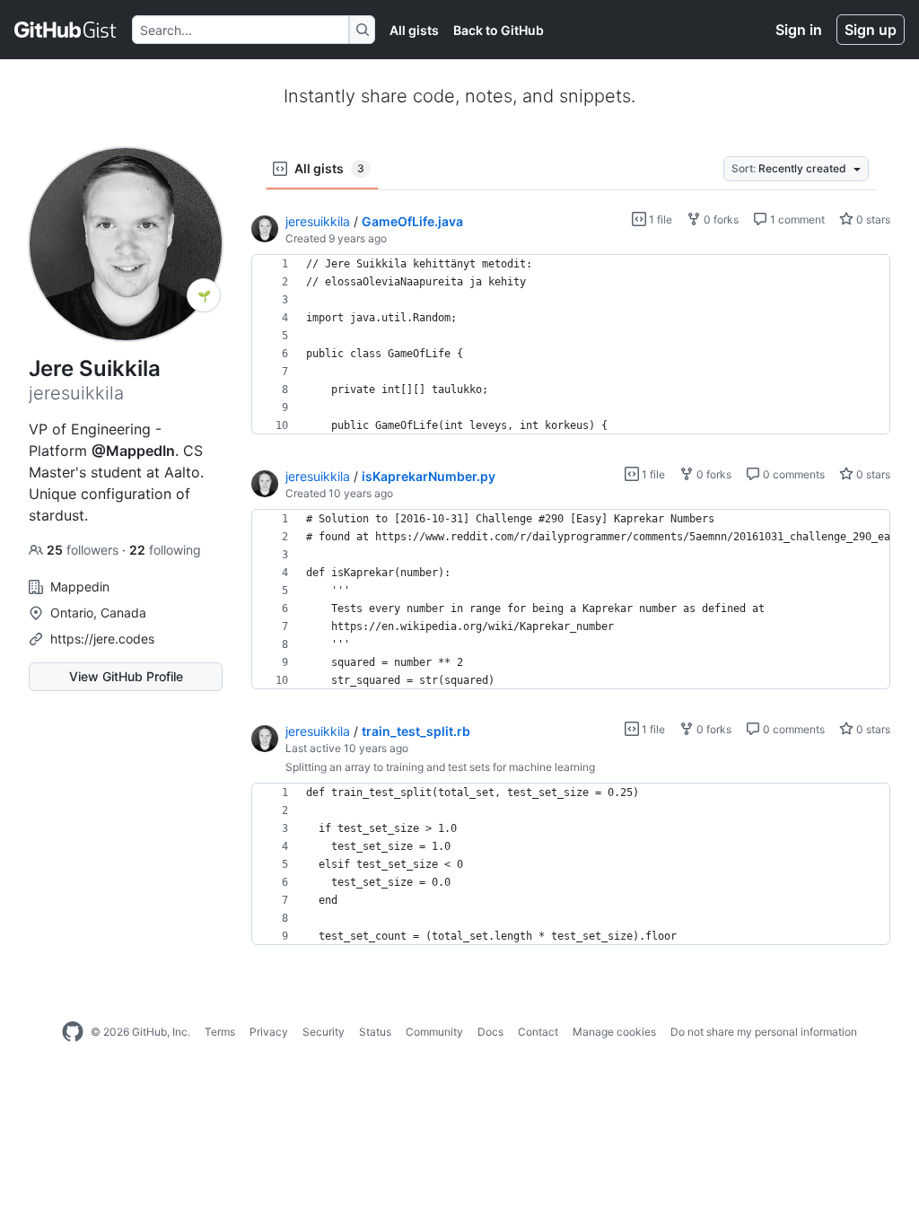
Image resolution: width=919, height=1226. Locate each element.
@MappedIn (133, 451)
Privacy (268, 1031)
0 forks (720, 219)
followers (84, 549)
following (165, 549)
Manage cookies (614, 1031)
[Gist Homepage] (66, 29)
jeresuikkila (317, 221)
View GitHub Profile (126, 676)
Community (434, 1031)
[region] (570, 344)
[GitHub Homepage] (72, 1032)
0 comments (792, 474)
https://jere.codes (102, 638)
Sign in (798, 30)
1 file (659, 219)
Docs (490, 1031)
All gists (414, 30)
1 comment (796, 219)
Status (375, 1031)
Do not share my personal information (763, 1031)
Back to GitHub (498, 30)
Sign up (871, 30)
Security (323, 1031)
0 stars (871, 219)
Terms (220, 1031)
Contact (538, 1031)
